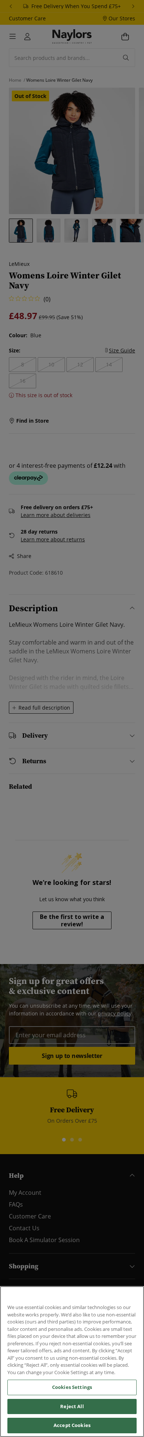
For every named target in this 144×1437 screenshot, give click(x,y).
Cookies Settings (72, 1387)
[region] (72, 1361)
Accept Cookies (72, 1425)
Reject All (71, 1406)
